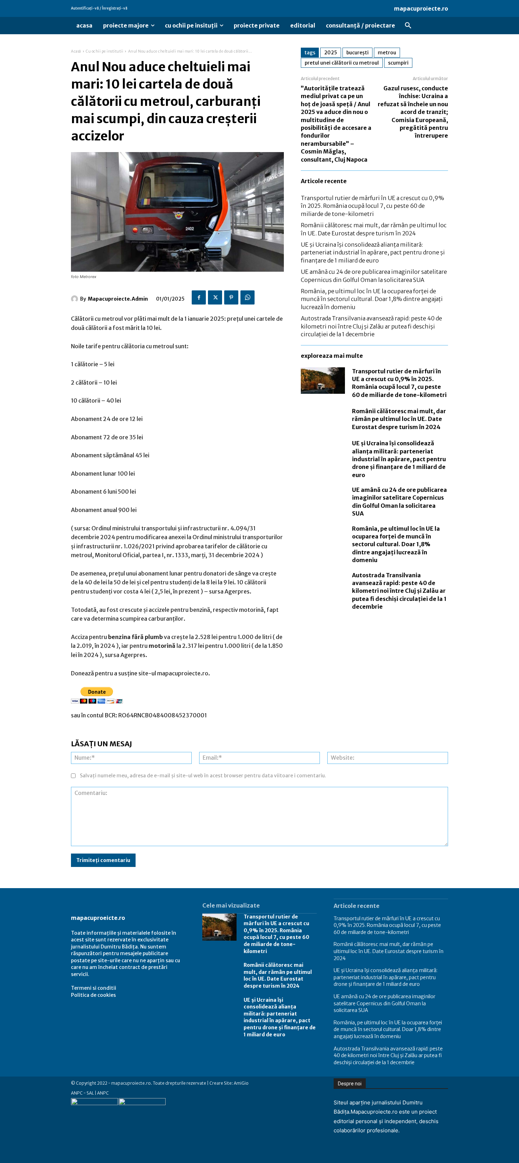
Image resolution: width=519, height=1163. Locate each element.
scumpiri (398, 63)
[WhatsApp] (247, 297)
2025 (330, 52)
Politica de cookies (93, 995)
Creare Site (220, 1083)
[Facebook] (199, 297)
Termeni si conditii (93, 988)
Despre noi (350, 1083)
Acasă (76, 51)
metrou (387, 52)
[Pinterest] (231, 297)
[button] (408, 26)
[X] (215, 297)
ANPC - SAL (82, 1093)
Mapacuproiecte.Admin (118, 299)
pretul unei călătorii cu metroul (342, 63)
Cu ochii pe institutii (104, 51)
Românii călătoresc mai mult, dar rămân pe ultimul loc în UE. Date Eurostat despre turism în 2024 (399, 419)
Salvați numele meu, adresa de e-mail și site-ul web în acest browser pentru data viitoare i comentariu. (203, 775)
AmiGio (241, 1083)
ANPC (103, 1093)
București (357, 52)
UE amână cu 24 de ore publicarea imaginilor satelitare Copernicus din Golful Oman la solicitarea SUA (384, 1003)
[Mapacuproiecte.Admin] (75, 298)
